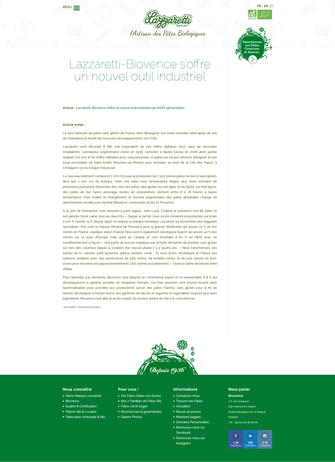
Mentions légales (188, 417)
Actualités (183, 406)
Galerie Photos (131, 417)
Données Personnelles (192, 422)
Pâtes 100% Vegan (134, 406)
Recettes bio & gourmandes (141, 412)
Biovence (72, 401)
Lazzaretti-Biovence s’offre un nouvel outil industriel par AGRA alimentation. (131, 108)
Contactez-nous (188, 396)
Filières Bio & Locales (81, 412)
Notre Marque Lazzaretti (83, 396)
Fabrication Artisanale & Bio (85, 417)
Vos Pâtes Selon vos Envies (141, 396)
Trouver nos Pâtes (189, 401)
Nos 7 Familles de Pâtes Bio (141, 401)
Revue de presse (188, 412)
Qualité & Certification (81, 406)
